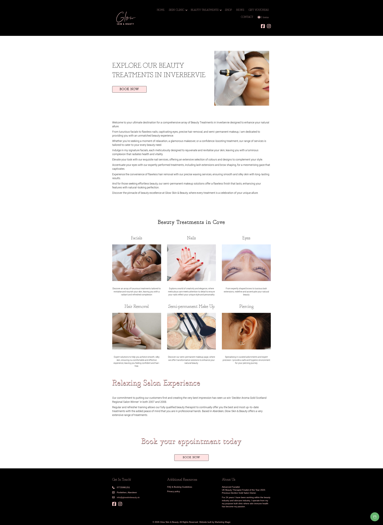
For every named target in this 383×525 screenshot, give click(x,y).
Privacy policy (173, 491)
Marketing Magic (223, 522)
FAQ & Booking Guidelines (179, 487)
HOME (161, 10)
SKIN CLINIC (176, 10)
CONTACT (247, 17)
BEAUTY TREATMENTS (205, 10)
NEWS (240, 10)
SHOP (228, 10)
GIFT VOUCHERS (259, 10)
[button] (186, 10)
